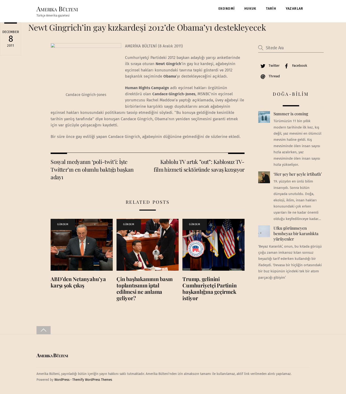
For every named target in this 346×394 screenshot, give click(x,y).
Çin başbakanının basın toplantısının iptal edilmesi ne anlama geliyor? (145, 288)
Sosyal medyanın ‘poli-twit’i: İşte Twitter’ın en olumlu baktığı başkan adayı (92, 169)
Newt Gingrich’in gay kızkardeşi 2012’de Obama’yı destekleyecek (147, 27)
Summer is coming (291, 113)
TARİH (271, 9)
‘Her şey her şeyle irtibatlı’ (298, 174)
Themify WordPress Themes (92, 380)
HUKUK (250, 9)
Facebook (299, 65)
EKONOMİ (226, 9)
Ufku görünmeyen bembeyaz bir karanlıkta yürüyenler (296, 233)
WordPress (61, 380)
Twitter (274, 65)
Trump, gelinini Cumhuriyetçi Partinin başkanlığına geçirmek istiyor (209, 288)
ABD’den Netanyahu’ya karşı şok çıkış (78, 282)
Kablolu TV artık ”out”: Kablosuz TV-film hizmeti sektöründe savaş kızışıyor (199, 165)
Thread (274, 76)
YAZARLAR (294, 9)
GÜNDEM (62, 224)
